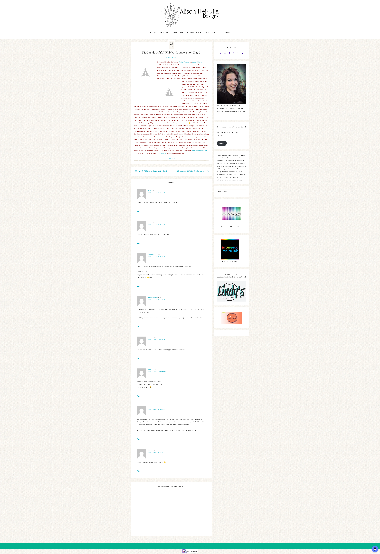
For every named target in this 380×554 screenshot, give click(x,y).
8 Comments (171, 158)
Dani (149, 190)
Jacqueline (152, 254)
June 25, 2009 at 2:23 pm (157, 192)
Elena (150, 337)
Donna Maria (153, 297)
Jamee (150, 450)
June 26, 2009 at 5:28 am (157, 452)
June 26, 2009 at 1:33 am (157, 409)
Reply (138, 211)
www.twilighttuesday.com (199, 150)
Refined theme (191, 546)
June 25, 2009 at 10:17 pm (157, 371)
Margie (150, 369)
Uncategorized (171, 57)
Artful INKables (197, 62)
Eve (149, 222)
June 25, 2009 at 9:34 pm (157, 299)
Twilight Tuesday (184, 62)
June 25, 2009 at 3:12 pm (157, 224)
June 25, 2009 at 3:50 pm (157, 256)
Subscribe (222, 143)
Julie (150, 407)
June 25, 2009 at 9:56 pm (157, 339)
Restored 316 (203, 546)
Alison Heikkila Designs (190, 14)
